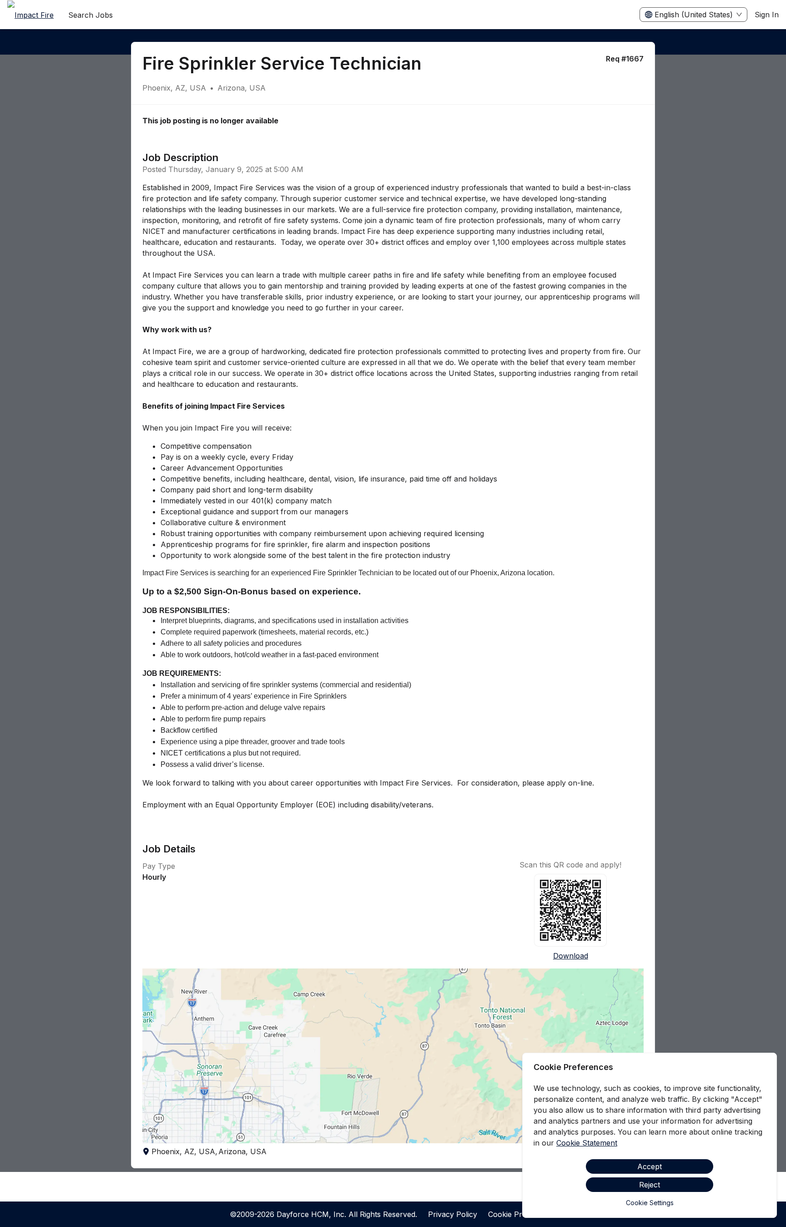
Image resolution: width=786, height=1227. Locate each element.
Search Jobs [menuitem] (90, 15)
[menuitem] (30, 15)
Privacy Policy (452, 1214)
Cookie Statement (586, 1142)
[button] (393, 1055)
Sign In (767, 14)
